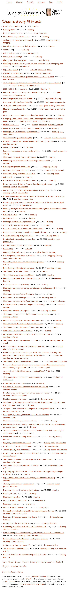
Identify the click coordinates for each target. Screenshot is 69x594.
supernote (42, 70)
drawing (21, 21)
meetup (14, 187)
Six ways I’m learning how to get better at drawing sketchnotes (28, 511)
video (37, 85)
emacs (44, 33)
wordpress (23, 395)
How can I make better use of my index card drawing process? (28, 141)
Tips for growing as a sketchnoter (16, 450)
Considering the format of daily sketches (19, 46)
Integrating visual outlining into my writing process (23, 262)
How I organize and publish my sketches (19, 255)
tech (47, 102)
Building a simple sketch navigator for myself (21, 132)
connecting (58, 355)
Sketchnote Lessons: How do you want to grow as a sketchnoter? (29, 288)
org (26, 85)
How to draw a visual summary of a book (19, 180)
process (25, 199)
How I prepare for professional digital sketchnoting (23, 304)
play (5, 111)
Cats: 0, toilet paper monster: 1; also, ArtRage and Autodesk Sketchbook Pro (33, 533)
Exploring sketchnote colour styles (17, 170)
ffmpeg (31, 85)
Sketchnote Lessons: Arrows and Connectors (21, 327)
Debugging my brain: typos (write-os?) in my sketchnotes (26, 415)
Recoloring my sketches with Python (17, 98)
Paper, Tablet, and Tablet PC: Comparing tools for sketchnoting (29, 478)
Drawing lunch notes (11, 26)
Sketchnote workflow (11, 497)
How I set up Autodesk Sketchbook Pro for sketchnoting (25, 387)
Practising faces (9, 504)
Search (30, 2)
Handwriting (8, 249)
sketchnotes (44, 109)
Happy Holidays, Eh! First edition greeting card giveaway (25, 539)
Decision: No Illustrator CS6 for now (17, 446)
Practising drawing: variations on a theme (20, 517)
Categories (8, 21)
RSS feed (59, 562)
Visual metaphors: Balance (14, 507)
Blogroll (6, 566)
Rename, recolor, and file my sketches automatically (24, 92)
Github (20, 572)
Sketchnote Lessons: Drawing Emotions (19, 361)
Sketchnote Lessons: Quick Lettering (17, 331)
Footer (60, 2)
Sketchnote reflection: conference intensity (20, 465)
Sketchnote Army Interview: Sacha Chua (19, 173)
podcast (14, 193)
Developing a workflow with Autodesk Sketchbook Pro (24, 526)
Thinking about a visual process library (18, 484)
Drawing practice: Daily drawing (16, 284)
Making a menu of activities (14, 109)
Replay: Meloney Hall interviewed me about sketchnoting (26, 190)
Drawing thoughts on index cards (16, 166)
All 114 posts (34, 21)
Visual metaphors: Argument (14, 500)
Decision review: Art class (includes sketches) (21, 453)
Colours (6, 49)
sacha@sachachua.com (41, 576)
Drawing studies (9, 493)
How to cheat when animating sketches (19, 239)
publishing (45, 121)
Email (4, 572)
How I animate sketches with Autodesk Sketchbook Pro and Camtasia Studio (33, 196)
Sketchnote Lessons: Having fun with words (20, 301)
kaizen (21, 411)
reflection (56, 138)
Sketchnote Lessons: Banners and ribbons (20, 340)
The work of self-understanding (15, 548)
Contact (19, 2)
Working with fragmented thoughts (17, 138)
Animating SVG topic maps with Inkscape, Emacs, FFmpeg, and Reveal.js (32, 83)
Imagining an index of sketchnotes (17, 443)
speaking (15, 529)
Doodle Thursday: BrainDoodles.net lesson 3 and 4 (23, 228)
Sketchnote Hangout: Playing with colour (19, 157)
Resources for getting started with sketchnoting (22, 320)
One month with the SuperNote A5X (17, 102)
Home (4, 562)
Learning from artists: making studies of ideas (21, 151)
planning (6, 349)
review (50, 399)
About (10, 562)
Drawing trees (9, 29)
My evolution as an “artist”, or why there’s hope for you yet (26, 334)
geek (59, 92)
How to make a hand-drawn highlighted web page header (26, 393)
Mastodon (12, 572)
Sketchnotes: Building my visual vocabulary (20, 421)
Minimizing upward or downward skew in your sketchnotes (26, 160)
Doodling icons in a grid (12, 33)
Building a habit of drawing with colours (19, 221)
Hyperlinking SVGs (10, 70)
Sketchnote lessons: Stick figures (16, 310)
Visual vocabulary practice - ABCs (16, 36)
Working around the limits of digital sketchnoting (23, 324)
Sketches (23, 566)
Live (51, 2)
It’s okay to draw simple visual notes (17, 245)
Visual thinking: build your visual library (18, 275)
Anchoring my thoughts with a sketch (18, 40)
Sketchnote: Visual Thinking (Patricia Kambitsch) (22, 377)
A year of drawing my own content (17, 225)
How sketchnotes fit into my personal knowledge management (28, 77)
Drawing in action (10, 214)
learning (14, 144)
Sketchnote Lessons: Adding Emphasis (18, 294)
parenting (61, 109)
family (28, 535)
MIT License (10, 581)
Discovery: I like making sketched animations (21, 490)
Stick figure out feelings (12, 56)
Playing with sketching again (14, 60)
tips (11, 242)
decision (48, 446)
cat (37, 53)
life (49, 89)
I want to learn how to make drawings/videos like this (24, 554)
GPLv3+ (29, 579)
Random (41, 2)
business (61, 304)
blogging (6, 42)
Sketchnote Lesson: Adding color (16, 297)
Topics (9, 2)
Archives (25, 562)
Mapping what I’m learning (14, 252)
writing (56, 40)
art (40, 60)
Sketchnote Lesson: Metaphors (15, 271)
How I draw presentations (13, 383)
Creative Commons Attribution (32, 584)
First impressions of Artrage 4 (15, 399)
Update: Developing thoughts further (18, 235)
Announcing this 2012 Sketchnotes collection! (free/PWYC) (26, 371)
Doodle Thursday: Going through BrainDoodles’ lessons (25, 232)
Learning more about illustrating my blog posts (22, 278)
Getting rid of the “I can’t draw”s (16, 523)
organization (8, 134)
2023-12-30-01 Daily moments (15, 89)
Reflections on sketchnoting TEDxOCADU (19, 436)
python (15, 95)
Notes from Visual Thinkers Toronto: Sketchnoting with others (28, 184)
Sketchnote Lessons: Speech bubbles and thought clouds (26, 314)
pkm (5, 79)
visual (61, 170)
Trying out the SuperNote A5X (15, 105)
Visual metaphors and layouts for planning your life (23, 346)
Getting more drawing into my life (17, 545)
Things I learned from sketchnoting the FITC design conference (28, 408)
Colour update (9, 147)
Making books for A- (11, 125)
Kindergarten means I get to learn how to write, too (24, 115)
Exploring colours (10, 218)
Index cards (7, 177)
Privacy (33, 562)
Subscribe (49, 562)
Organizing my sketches (12, 73)
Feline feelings (9, 53)
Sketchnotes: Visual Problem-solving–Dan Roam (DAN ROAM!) (27, 459)
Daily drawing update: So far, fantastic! (18, 268)
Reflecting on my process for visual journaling (21, 128)
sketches (54, 170)
